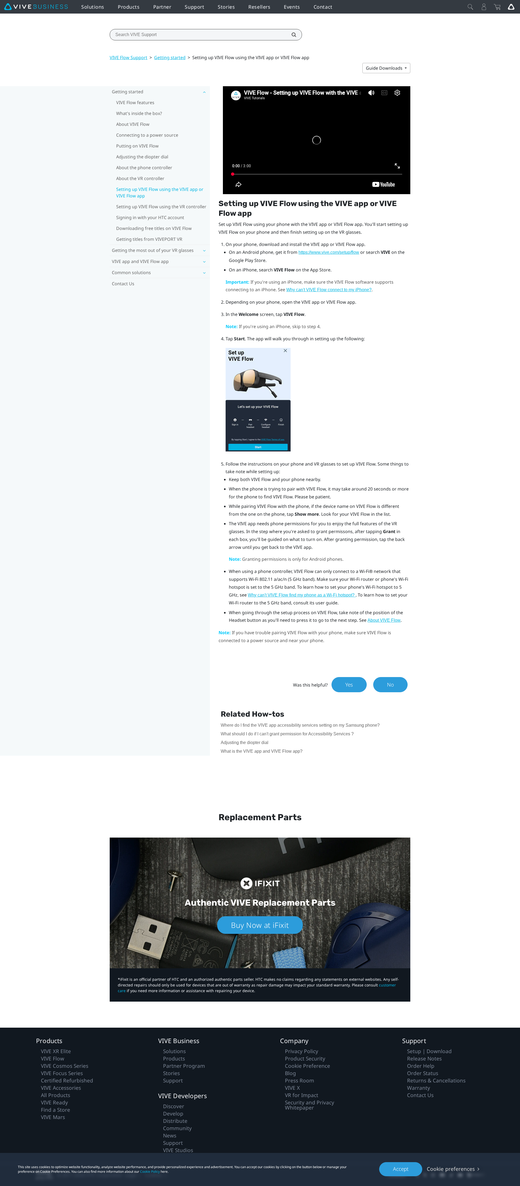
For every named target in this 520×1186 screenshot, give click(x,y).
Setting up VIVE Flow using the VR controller (161, 207)
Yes (349, 684)
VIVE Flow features (135, 102)
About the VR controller (140, 178)
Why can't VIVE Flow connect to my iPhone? (329, 289)
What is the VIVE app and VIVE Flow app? (262, 751)
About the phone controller (144, 168)
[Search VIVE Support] (290, 34)
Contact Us (123, 284)
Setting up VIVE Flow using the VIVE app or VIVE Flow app (159, 192)
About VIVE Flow (133, 124)
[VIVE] (36, 7)
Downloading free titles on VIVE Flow (154, 228)
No (390, 684)
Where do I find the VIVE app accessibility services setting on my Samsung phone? (300, 725)
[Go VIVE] (511, 7)
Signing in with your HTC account (150, 217)
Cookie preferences (451, 1168)
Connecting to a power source (147, 135)
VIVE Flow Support (128, 57)
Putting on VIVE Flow (137, 146)
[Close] (470, 7)
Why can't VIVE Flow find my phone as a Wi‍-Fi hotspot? (302, 595)
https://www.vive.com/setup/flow (328, 252)
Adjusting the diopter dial (142, 157)
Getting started (170, 57)
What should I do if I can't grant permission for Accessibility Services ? (287, 734)
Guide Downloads (385, 68)
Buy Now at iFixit (260, 925)
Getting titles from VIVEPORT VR (149, 239)
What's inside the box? (139, 113)
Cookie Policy (150, 1171)
